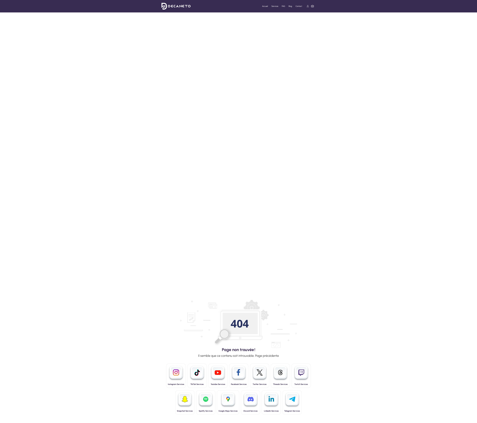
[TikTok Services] (197, 373)
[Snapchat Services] (185, 400)
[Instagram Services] (176, 373)
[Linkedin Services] (271, 400)
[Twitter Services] (260, 373)
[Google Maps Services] (228, 400)
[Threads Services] (280, 373)
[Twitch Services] (301, 373)
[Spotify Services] (206, 400)
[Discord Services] (250, 400)
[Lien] (308, 6)
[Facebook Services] (239, 373)
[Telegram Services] (292, 400)
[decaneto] (176, 6)
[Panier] (313, 6)
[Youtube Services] (218, 373)
